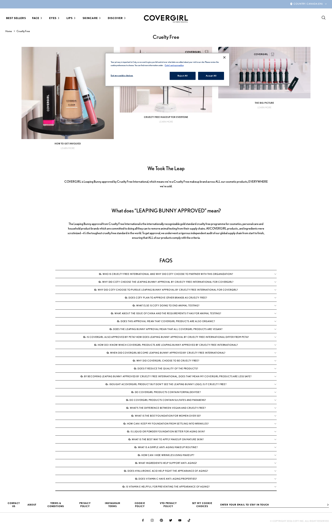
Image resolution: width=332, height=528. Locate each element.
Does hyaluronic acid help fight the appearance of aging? (166, 470)
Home (8, 31)
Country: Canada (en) (308, 3)
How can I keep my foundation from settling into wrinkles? (165, 423)
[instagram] (152, 520)
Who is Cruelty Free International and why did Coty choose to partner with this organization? (166, 274)
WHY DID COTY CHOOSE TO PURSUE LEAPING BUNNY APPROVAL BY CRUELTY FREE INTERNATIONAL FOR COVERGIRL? (166, 289)
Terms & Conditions (55, 505)
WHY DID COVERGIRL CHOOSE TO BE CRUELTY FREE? (166, 360)
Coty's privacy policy (174, 65)
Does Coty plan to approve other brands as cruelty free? (166, 297)
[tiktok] (189, 520)
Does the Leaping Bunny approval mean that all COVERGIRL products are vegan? (166, 329)
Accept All (211, 75)
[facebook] (143, 520)
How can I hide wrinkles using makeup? (166, 455)
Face (35, 18)
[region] (167, 69)
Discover (115, 18)
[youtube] (180, 520)
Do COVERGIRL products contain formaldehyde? (166, 392)
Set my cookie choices (202, 505)
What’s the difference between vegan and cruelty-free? (166, 407)
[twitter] (171, 520)
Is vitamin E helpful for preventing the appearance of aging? (166, 486)
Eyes (52, 18)
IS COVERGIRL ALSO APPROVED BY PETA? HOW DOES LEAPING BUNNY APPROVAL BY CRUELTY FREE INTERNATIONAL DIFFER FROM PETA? (166, 337)
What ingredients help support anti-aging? (166, 463)
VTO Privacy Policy (168, 505)
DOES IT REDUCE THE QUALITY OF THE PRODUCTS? (166, 368)
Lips (69, 18)
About (32, 504)
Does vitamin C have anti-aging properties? (166, 478)
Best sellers (16, 18)
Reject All (183, 75)
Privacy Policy (84, 505)
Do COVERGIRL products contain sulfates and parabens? (166, 400)
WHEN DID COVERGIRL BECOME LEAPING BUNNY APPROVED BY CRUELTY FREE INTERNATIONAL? (166, 352)
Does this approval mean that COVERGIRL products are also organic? (166, 321)
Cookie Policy (140, 505)
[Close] (224, 57)
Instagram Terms (112, 505)
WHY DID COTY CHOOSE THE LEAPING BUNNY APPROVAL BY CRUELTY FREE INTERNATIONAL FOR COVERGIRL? (166, 281)
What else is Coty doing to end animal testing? (166, 305)
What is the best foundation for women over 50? (166, 415)
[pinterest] (161, 520)
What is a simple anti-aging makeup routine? (166, 447)
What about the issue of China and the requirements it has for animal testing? (166, 313)
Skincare (90, 18)
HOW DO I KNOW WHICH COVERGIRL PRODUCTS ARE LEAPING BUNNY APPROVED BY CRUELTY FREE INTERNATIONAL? (166, 344)
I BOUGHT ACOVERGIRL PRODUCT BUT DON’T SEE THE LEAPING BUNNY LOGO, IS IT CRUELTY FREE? (166, 384)
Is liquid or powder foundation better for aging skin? (166, 431)
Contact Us (14, 505)
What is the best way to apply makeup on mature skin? (166, 439)
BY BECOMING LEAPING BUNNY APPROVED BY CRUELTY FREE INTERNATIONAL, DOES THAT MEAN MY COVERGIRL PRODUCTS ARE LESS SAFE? (166, 376)
